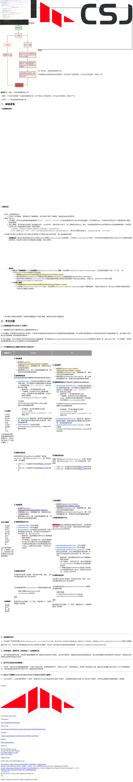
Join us (3, 764)
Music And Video (33, 736)
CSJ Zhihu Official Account (9, 752)
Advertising (16, 722)
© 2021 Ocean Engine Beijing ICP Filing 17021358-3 (17, 768)
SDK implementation (7, 742)
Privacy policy (9, 764)
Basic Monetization (7, 722)
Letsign (43, 729)
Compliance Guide (27, 764)
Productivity (24, 736)
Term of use (17, 764)
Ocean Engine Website (8, 729)
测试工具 (43, 464)
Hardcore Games (15, 736)
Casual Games (5, 736)
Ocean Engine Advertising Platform (26, 729)
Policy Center (37, 764)
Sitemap (43, 764)
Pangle (39, 729)
